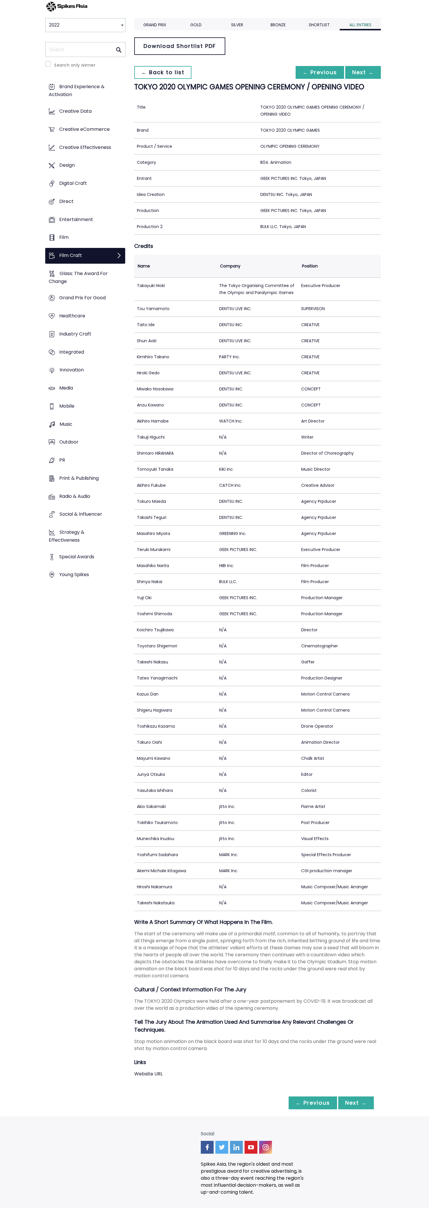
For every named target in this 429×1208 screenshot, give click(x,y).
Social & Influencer (81, 514)
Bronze (278, 25)
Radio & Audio (74, 496)
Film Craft (70, 255)
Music (66, 424)
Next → (363, 72)
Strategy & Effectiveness (66, 536)
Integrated (71, 352)
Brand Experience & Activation (76, 91)
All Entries (360, 25)
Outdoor (69, 442)
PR (62, 460)
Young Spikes (74, 574)
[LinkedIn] (236, 1147)
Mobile (66, 406)
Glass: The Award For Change (78, 277)
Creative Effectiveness (85, 147)
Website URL (148, 1073)
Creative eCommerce (84, 129)
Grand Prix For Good (82, 298)
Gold (196, 25)
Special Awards (76, 556)
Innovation (72, 370)
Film (64, 237)
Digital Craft (73, 183)
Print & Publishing (79, 478)
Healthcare (72, 316)
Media (66, 388)
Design (67, 165)
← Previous (320, 72)
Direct (66, 201)
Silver (237, 25)
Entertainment (76, 219)
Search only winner (74, 65)
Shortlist (319, 25)
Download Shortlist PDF (180, 46)
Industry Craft (75, 334)
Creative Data (75, 111)
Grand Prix (154, 25)
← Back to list (162, 72)
